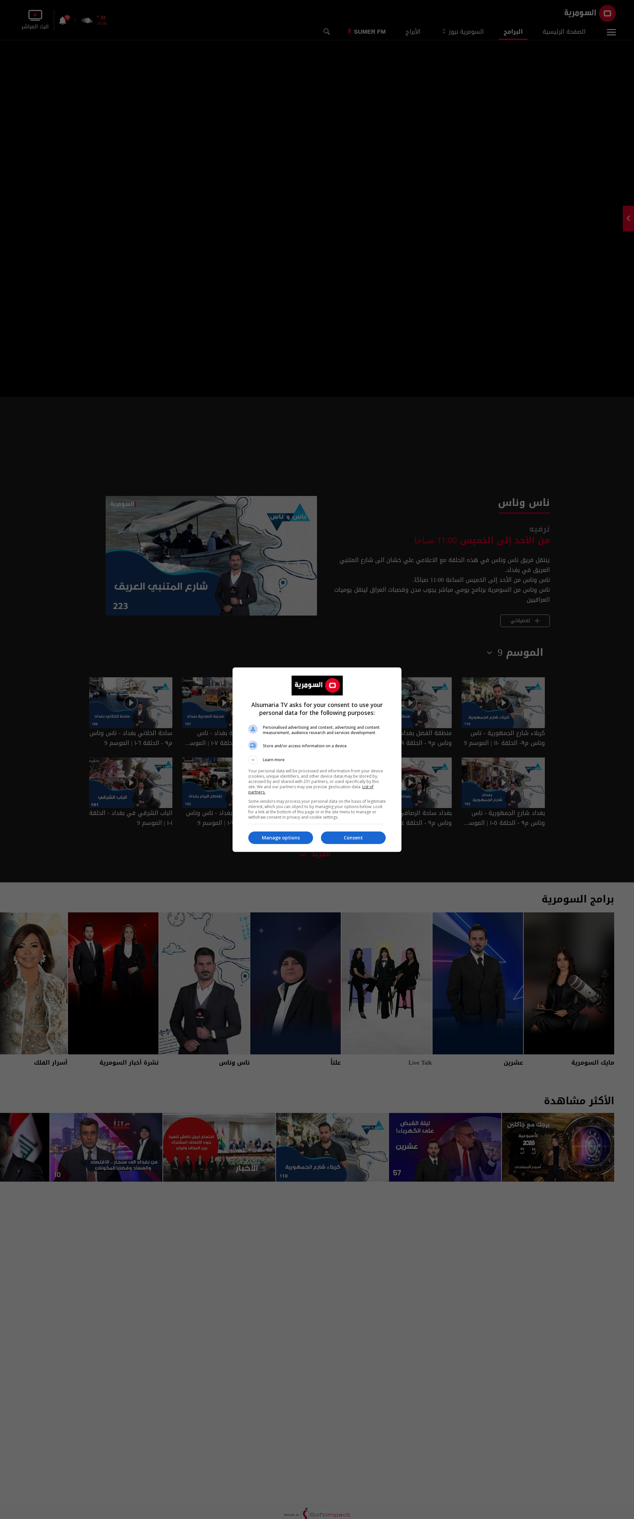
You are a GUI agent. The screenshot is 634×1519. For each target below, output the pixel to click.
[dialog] (317, 759)
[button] (317, 759)
